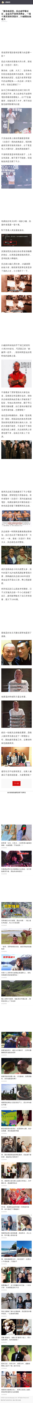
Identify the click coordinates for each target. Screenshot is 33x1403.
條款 (14, 1400)
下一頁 (16, 783)
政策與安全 (9, 1400)
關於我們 (3, 1400)
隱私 (16, 1400)
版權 (19, 1400)
